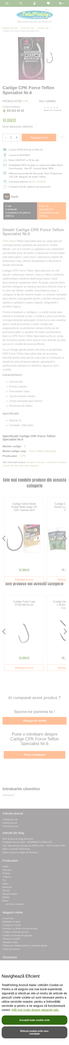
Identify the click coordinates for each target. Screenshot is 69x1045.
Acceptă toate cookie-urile (34, 1020)
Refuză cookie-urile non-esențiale (34, 1032)
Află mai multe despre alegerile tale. (35, 1010)
